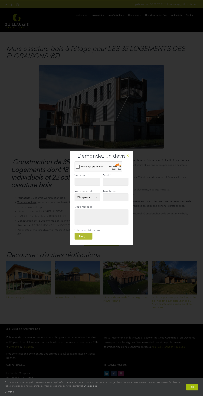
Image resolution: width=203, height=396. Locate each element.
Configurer (10, 391)
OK (192, 387)
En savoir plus (90, 385)
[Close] (127, 155)
